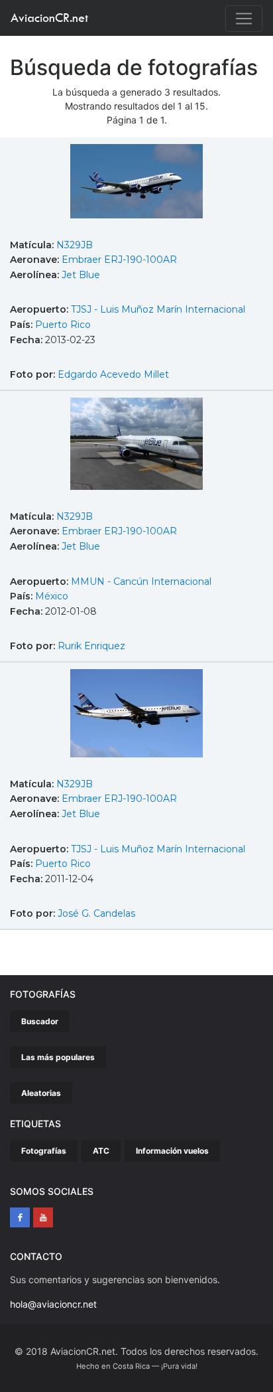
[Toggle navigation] (243, 18)
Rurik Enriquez (91, 646)
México (51, 596)
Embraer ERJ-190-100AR (119, 260)
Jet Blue (81, 275)
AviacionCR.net (49, 17)
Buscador (39, 1021)
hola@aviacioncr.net (53, 1304)
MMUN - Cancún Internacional (141, 581)
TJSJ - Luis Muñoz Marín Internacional (158, 309)
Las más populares (58, 1057)
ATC (101, 1151)
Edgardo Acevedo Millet (113, 374)
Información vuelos (172, 1151)
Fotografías (43, 1151)
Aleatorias (41, 1093)
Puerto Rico (63, 325)
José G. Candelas (96, 913)
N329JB (74, 245)
